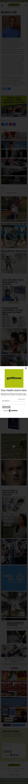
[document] (14, 392)
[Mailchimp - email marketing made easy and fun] (10, 411)
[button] (26, 368)
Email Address (6, 400)
